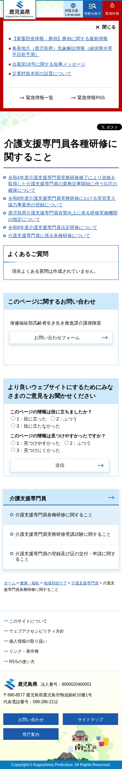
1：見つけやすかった (38, 443)
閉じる (109, 26)
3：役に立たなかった (38, 426)
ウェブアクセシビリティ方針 (36, 631)
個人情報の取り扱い (28, 641)
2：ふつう (66, 418)
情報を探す (93, 13)
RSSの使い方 (22, 661)
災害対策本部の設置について (41, 73)
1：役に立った (32, 418)
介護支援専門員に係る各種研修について (49, 235)
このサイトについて (28, 621)
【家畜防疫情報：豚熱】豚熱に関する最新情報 (60, 38)
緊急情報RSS (91, 97)
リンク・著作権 (24, 651)
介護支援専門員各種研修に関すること (54, 514)
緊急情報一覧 (39, 97)
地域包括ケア (55, 583)
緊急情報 (112, 13)
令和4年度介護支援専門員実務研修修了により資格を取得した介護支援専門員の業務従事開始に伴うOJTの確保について (62, 184)
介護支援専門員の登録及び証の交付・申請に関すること (65, 556)
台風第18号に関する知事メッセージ (49, 64)
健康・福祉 (29, 583)
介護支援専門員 (28, 498)
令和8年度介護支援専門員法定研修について (52, 227)
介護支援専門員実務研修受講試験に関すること (63, 534)
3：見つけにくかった (38, 450)
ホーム (10, 583)
